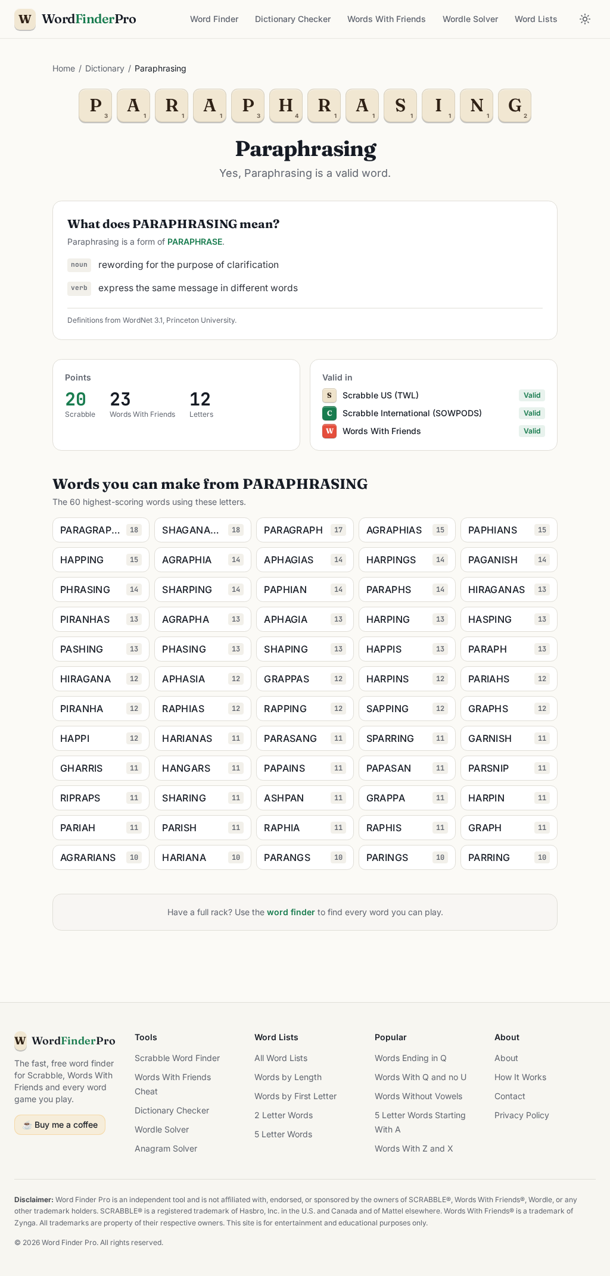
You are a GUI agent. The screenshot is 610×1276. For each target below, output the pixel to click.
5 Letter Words (283, 1134)
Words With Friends (386, 19)
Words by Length (288, 1077)
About (506, 1058)
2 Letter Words (283, 1115)
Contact (509, 1096)
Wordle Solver (470, 19)
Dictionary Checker (293, 19)
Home (63, 68)
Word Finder (214, 19)
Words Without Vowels (418, 1096)
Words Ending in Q (411, 1058)
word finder (291, 912)
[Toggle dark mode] (585, 19)
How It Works (520, 1077)
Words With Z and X (414, 1148)
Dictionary (105, 68)
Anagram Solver (166, 1148)
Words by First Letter (295, 1096)
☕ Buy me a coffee (60, 1124)
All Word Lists (280, 1058)
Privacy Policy (521, 1115)
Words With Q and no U (420, 1077)
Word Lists (536, 19)
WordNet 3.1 (143, 320)
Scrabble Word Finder (177, 1058)
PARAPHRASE (194, 241)
